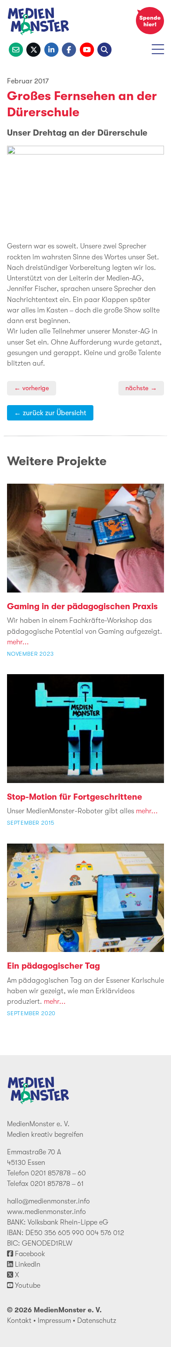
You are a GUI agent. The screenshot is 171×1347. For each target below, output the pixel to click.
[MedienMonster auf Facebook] (69, 49)
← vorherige (31, 388)
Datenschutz (96, 1321)
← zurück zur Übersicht (50, 413)
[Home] (38, 23)
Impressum (54, 1321)
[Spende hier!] (150, 20)
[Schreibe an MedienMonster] (16, 49)
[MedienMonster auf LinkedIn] (51, 49)
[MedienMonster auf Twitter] (33, 49)
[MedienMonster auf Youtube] (87, 49)
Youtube (26, 1286)
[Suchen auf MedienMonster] (104, 49)
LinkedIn (26, 1264)
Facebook (29, 1254)
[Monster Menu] (158, 52)
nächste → (141, 388)
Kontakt (19, 1321)
